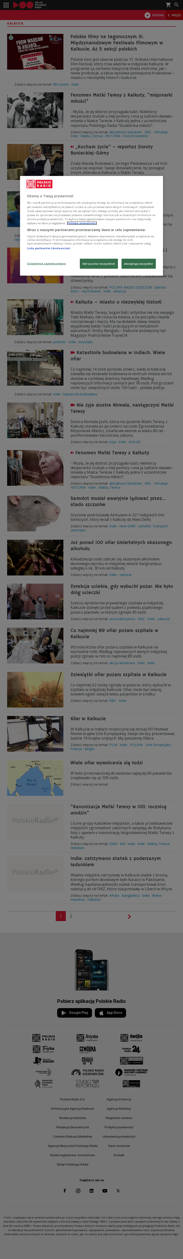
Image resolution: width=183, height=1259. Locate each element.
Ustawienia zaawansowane (46, 263)
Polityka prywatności (82, 223)
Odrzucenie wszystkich (98, 263)
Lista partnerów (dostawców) (48, 248)
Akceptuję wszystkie (138, 263)
